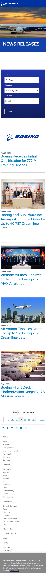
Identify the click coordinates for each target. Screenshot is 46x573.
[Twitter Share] (17, 428)
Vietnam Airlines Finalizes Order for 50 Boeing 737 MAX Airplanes (21, 279)
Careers (5, 494)
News (5, 442)
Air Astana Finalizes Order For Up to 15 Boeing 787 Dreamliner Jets (21, 333)
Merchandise (7, 454)
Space (5, 475)
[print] (21, 428)
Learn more (14, 570)
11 (17, 419)
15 (33, 419)
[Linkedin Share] (12, 428)
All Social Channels (9, 534)
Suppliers (6, 457)
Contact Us (7, 524)
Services (6, 478)
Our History (7, 460)
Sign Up (5, 543)
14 (29, 419)
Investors (6, 445)
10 (12, 419)
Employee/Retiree (9, 448)
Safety (5, 481)
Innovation (6, 485)
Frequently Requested (11, 521)
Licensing (6, 515)
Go (10, 112)
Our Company (8, 497)
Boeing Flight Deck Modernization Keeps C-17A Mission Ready (23, 391)
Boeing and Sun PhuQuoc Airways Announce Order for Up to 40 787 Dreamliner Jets (23, 221)
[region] (23, 563)
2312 (42, 419)
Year (6, 75)
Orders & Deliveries (10, 506)
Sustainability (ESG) (10, 491)
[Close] (43, 556)
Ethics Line (7, 512)
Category (8, 85)
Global (5, 488)
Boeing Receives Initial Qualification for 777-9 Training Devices (19, 160)
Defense (6, 472)
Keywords (8, 96)
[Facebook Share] (8, 428)
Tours (5, 509)
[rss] (25, 428)
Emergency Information (11, 451)
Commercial (7, 469)
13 (25, 419)
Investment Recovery (11, 518)
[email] (3, 428)
